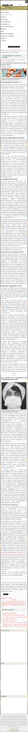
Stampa (2, 61)
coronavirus (21, 602)
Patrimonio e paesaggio (7, 33)
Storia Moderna (5, 24)
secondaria (23, 604)
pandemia (10, 602)
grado (20, 604)
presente (3, 605)
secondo (17, 604)
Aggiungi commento (6, 598)
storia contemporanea (8, 601)
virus (18, 602)
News (2, 31)
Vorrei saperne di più (14, 730)
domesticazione (4, 604)
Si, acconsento (13, 729)
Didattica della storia (6, 14)
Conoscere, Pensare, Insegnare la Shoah (14, 615)
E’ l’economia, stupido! (9, 620)
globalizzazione (11, 604)
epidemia (15, 602)
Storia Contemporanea (7, 26)
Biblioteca (3, 29)
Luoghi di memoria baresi (10, 613)
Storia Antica (4, 19)
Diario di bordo (5, 12)
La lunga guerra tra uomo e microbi (11, 56)
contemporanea (4, 602)
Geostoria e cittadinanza (7, 36)
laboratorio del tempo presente (19, 601)
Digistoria (3, 38)
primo (6, 605)
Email (6, 61)
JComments (14, 600)
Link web (3, 40)
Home (7, 50)
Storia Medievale (5, 21)
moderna (10, 605)
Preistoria (3, 17)
